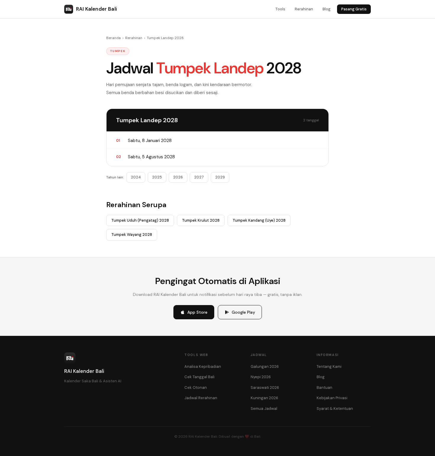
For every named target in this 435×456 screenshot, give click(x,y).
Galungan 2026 (265, 366)
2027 (199, 177)
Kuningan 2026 (264, 397)
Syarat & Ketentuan (335, 408)
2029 (220, 177)
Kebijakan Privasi (332, 397)
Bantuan (324, 387)
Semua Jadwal (264, 408)
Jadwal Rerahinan (200, 397)
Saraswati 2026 (265, 387)
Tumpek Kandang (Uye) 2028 (259, 220)
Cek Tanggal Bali (199, 376)
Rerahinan (304, 9)
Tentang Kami (329, 366)
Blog (327, 9)
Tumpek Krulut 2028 (201, 220)
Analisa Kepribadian (202, 366)
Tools (280, 9)
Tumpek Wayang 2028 (131, 234)
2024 (136, 177)
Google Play (243, 312)
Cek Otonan (195, 387)
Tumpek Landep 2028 (165, 38)
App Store (197, 312)
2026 (178, 177)
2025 (157, 177)
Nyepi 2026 (261, 376)
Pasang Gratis (354, 9)
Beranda (113, 38)
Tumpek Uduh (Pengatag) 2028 (140, 220)
